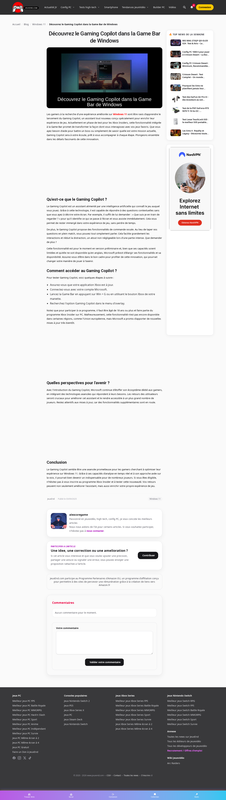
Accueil (16, 24)
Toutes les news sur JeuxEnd (183, 736)
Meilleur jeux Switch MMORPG (184, 714)
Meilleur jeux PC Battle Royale (28, 705)
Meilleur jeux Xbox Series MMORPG (135, 710)
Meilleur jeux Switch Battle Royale (186, 710)
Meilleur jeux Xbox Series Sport (133, 714)
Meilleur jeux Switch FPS (180, 705)
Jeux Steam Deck (73, 719)
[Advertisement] (104, 168)
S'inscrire (145, 775)
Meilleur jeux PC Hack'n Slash (28, 714)
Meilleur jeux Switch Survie (182, 724)
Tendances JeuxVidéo (133, 7)
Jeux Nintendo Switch (76, 724)
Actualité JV (50, 7)
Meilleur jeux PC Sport (24, 719)
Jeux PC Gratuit (20, 747)
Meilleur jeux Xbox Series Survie (133, 719)
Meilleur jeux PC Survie (25, 733)
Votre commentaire (67, 628)
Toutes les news (131, 775)
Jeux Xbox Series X (74, 710)
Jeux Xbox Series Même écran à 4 (134, 728)
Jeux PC (68, 714)
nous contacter (95, 530)
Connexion (205, 7)
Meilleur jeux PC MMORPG (27, 710)
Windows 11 (39, 24)
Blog (26, 24)
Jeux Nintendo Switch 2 (77, 700)
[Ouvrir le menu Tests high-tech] (98, 7)
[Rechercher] (184, 7)
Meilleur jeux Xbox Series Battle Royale (137, 705)
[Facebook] (14, 758)
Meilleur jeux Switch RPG (181, 700)
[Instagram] (19, 758)
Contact (117, 775)
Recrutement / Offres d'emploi (184, 750)
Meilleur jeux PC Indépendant (29, 728)
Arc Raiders (173, 763)
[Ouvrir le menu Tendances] (147, 7)
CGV (109, 775)
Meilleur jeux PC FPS (23, 700)
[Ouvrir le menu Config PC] (73, 7)
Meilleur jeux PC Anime (25, 724)
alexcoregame (78, 514)
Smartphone (111, 7)
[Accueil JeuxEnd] (25, 7)
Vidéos (172, 7)
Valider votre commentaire (105, 662)
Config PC (66, 7)
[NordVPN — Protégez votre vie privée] (190, 189)
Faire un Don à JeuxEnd (25, 751)
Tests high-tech (87, 7)
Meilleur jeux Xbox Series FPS (132, 700)
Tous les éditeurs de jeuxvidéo (184, 741)
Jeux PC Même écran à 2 (25, 738)
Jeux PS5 (68, 705)
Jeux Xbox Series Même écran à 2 (134, 724)
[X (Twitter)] (24, 758)
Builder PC (159, 7)
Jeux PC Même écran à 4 (25, 742)
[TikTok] (30, 758)
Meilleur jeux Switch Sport (181, 719)
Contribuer (148, 555)
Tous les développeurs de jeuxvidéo (187, 746)
